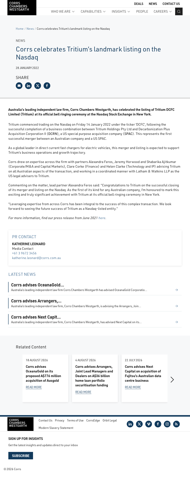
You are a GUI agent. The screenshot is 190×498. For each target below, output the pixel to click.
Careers (161, 11)
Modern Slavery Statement (56, 428)
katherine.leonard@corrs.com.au (36, 258)
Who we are (61, 11)
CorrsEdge (93, 420)
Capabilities (91, 11)
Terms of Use (75, 420)
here (102, 218)
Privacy (59, 420)
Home (20, 28)
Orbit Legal (110, 420)
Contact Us (171, 4)
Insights (119, 11)
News (153, 4)
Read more (34, 387)
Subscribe (20, 455)
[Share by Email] (19, 85)
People (142, 11)
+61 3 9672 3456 (24, 253)
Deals (138, 4)
